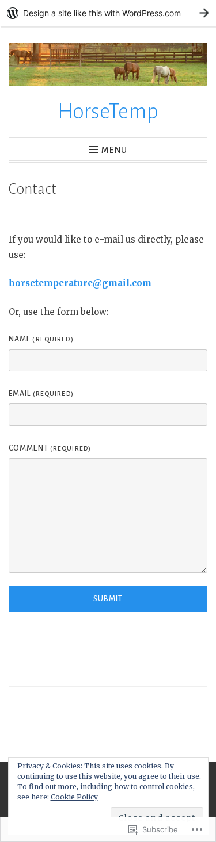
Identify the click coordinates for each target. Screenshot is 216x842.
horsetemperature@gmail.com (80, 283)
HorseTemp (108, 111)
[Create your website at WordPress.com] (108, 13)
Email (41, 394)
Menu (114, 150)
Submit (108, 599)
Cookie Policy (74, 797)
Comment (50, 448)
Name (41, 339)
